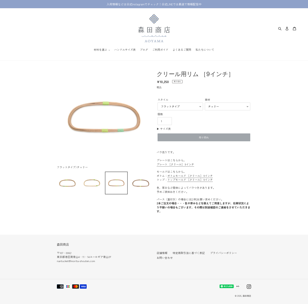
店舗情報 (162, 253)
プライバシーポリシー (223, 253)
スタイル (163, 99)
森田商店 (247, 295)
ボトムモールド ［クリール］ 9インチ (190, 176)
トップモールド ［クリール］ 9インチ (190, 179)
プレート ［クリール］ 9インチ (175, 164)
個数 (160, 114)
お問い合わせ (165, 258)
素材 (207, 99)
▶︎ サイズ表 (164, 129)
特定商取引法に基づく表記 (189, 253)
